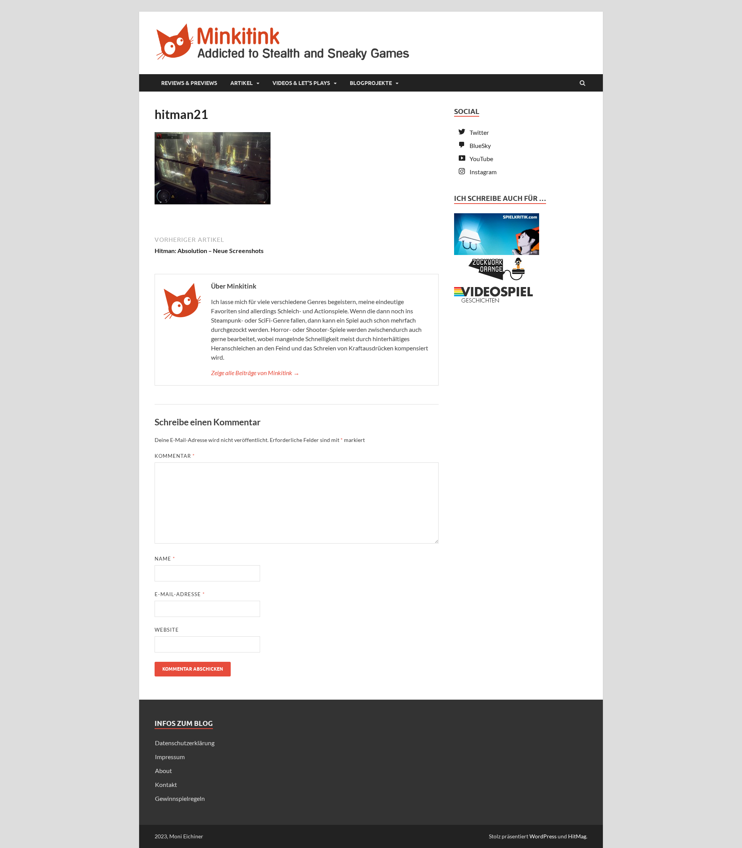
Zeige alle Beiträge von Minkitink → (255, 372)
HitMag (577, 836)
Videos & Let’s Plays (301, 83)
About (163, 770)
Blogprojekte (371, 83)
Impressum (170, 756)
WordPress (542, 836)
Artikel (241, 83)
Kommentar (175, 456)
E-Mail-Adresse (180, 594)
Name (165, 559)
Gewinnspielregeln (180, 798)
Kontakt (166, 784)
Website (167, 630)
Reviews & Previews (189, 83)
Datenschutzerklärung (184, 742)
